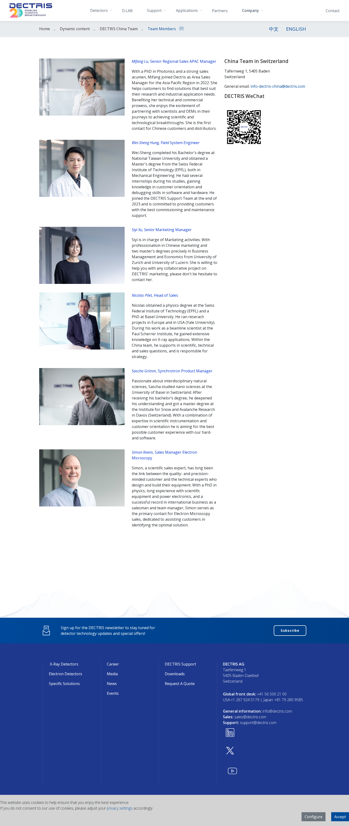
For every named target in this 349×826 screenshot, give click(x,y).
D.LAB (127, 10)
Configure (313, 816)
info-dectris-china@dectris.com (277, 86)
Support (154, 10)
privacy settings (119, 808)
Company (250, 10)
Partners (220, 10)
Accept (340, 816)
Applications (187, 10)
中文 (273, 29)
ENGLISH (296, 29)
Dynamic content (75, 28)
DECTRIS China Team (119, 28)
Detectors (99, 10)
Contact (333, 10)
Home (44, 28)
